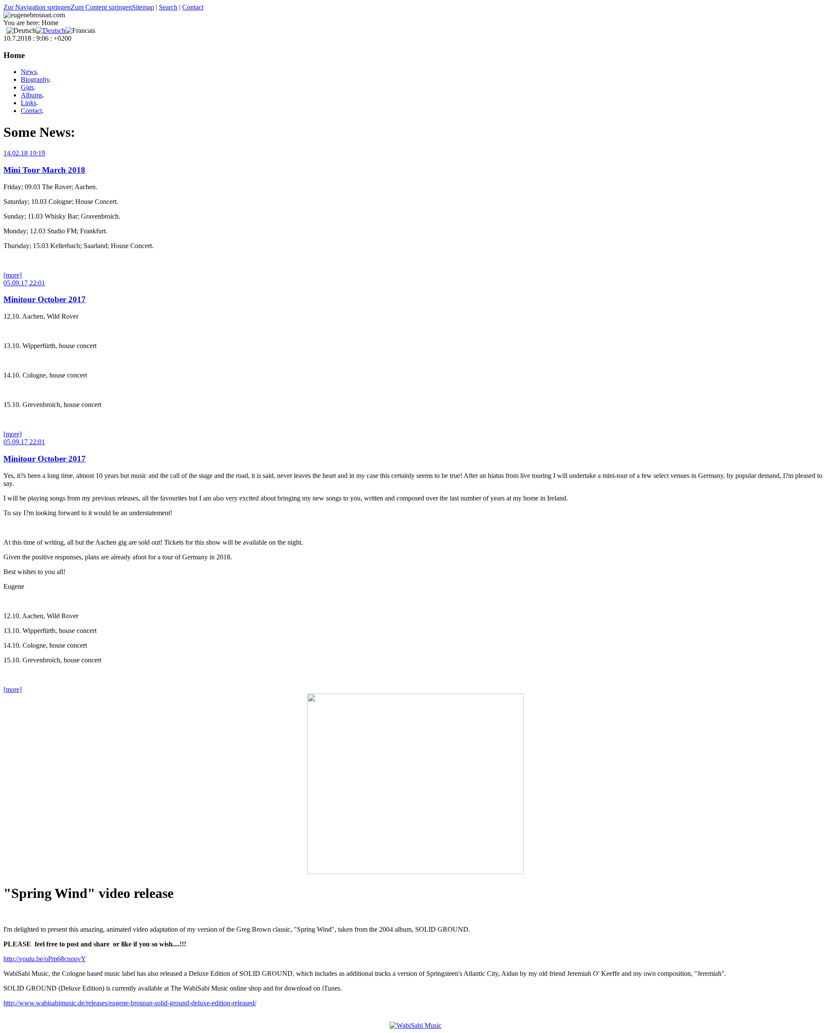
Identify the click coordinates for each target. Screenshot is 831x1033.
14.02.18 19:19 (24, 153)
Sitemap (143, 7)
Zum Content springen (101, 7)
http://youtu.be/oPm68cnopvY (44, 958)
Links (28, 103)
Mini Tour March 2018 (44, 169)
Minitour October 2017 (44, 299)
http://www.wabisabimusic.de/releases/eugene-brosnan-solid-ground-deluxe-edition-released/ (129, 1003)
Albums (31, 95)
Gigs (27, 87)
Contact (192, 7)
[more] (12, 275)
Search (168, 7)
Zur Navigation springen (37, 7)
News (29, 71)
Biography (35, 79)
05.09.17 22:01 (24, 283)
